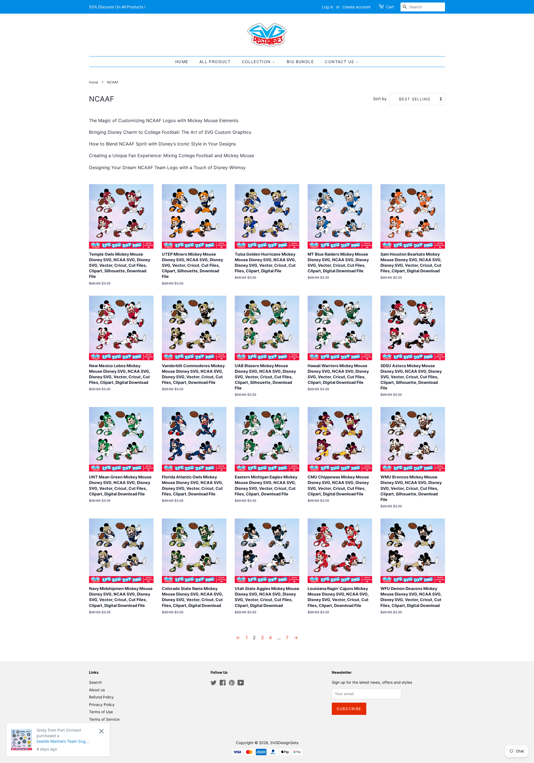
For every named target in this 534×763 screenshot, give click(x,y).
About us (97, 690)
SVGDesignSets (284, 742)
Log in (327, 6)
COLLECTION (257, 61)
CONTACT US (340, 61)
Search (95, 682)
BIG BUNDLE (300, 61)
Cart (390, 6)
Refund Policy (101, 697)
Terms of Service (104, 719)
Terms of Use (101, 712)
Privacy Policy (102, 704)
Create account (356, 6)
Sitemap (96, 726)
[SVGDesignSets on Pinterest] (232, 683)
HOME (181, 61)
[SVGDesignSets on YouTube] (241, 683)
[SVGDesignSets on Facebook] (222, 683)
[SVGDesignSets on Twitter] (214, 683)
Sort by (380, 98)
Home (93, 82)
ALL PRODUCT (215, 61)
